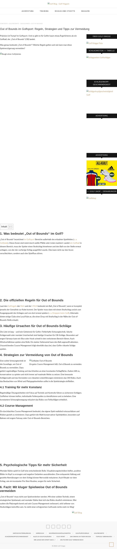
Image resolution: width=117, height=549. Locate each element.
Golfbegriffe (99, 533)
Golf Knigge (61, 546)
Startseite (4, 23)
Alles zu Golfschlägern (42, 536)
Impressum (40, 533)
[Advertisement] (41, 277)
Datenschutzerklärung (22, 533)
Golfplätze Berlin (82, 533)
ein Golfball (75, 243)
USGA (34, 306)
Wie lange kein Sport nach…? (44, 540)
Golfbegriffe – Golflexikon (19, 23)
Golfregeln (12, 306)
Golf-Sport (60, 536)
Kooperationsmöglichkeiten (60, 533)
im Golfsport (29, 239)
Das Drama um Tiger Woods (80, 536)
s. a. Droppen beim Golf (59, 313)
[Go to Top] (111, 544)
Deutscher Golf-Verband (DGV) (71, 540)
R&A (22, 306)
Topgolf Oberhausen (104, 536)
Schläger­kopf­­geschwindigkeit (16, 536)
